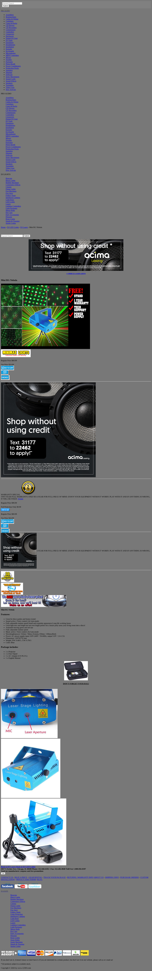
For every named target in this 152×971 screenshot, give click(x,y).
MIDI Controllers (12, 55)
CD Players (10, 25)
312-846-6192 (43, 869)
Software (9, 75)
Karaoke (9, 49)
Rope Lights (10, 219)
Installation (10, 47)
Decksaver (10, 36)
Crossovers (10, 34)
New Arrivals (11, 90)
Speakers (9, 83)
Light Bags (10, 200)
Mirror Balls (10, 210)
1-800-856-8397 (80, 869)
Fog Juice (9, 193)
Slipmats (9, 72)
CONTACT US (7, 877)
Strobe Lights (11, 223)
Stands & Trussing (12, 221)
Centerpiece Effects (13, 185)
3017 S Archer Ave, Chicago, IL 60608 (16, 869)
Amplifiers (10, 15)
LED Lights (10, 202)
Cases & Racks (11, 23)
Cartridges (9, 21)
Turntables (10, 85)
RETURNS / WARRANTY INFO (80, 877)
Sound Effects (11, 81)
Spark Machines (16, 942)
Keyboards (10, 51)
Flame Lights (11, 189)
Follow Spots (11, 195)
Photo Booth (10, 64)
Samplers (9, 70)
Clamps (8, 187)
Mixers (8, 58)
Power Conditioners (13, 66)
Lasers (8, 204)
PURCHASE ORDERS (129, 877)
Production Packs (12, 68)
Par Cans (9, 213)
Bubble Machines (12, 183)
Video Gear (10, 87)
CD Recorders (11, 28)
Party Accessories (12, 215)
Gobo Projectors (16, 914)
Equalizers (10, 43)
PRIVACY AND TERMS (26, 880)
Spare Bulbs (15, 940)
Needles (9, 60)
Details (20, 499)
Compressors (10, 30)
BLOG (39, 880)
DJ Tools (9, 40)
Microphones (11, 53)
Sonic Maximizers (12, 77)
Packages (9, 62)
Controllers (10, 32)
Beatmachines (11, 17)
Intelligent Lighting (13, 198)
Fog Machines (11, 191)
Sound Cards (10, 79)
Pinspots (9, 217)
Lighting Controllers (13, 206)
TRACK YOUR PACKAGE (54, 877)
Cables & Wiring (12, 19)
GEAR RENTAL (35, 877)
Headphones (10, 45)
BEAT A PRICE (21, 877)
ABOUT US (99, 877)
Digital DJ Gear (12, 38)
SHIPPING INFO (112, 877)
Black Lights (10, 181)
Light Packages (11, 208)
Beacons (9, 178)
